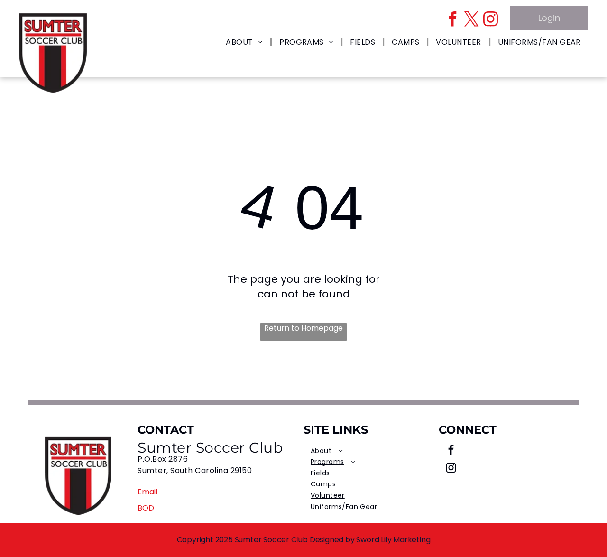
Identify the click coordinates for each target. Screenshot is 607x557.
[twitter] (471, 20)
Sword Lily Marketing (393, 539)
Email (147, 491)
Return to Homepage (303, 328)
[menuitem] (245, 42)
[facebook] (452, 20)
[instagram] (490, 20)
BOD (146, 507)
